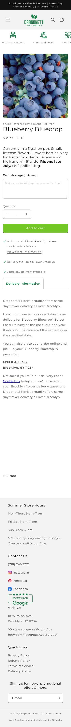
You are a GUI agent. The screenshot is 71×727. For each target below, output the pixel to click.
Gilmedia (56, 720)
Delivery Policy (19, 671)
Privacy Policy (19, 655)
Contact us (11, 381)
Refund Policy (19, 660)
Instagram (21, 572)
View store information (24, 252)
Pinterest (20, 581)
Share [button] (11, 476)
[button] (8, 19)
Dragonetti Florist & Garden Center (40, 713)
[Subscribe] (58, 698)
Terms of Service (21, 666)
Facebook (20, 589)
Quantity (9, 206)
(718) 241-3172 (18, 564)
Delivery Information (23, 283)
